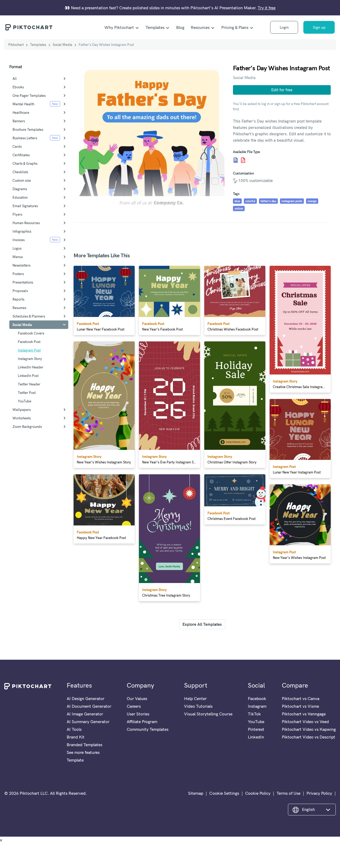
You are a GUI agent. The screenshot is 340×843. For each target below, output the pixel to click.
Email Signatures (25, 206)
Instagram (257, 706)
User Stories (138, 713)
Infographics (21, 231)
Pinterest (256, 729)
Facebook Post (29, 342)
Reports (18, 299)
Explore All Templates (202, 624)
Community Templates (147, 729)
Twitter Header (29, 384)
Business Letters (24, 138)
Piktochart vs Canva (300, 698)
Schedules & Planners (28, 316)
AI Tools (74, 729)
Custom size (21, 180)
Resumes (19, 308)
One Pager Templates (29, 95)
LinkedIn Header (30, 367)
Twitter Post (27, 392)
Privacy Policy (319, 793)
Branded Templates (84, 744)
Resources (200, 27)
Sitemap (195, 793)
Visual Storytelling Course (208, 713)
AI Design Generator (85, 698)
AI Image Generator (85, 713)
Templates (155, 27)
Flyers (17, 214)
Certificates (21, 155)
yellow (239, 208)
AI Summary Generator (88, 721)
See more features (83, 752)
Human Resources (26, 223)
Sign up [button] (319, 27)
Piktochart (16, 44)
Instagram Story (30, 359)
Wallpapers (21, 409)
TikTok (254, 713)
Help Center (195, 698)
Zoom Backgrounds (27, 426)
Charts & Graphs (24, 163)
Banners (18, 121)
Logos (17, 248)
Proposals (20, 291)
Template (75, 760)
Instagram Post (29, 350)
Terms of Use (288, 793)
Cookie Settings (224, 793)
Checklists (20, 172)
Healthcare (20, 112)
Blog (180, 27)
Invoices (18, 240)
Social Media (62, 44)
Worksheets (21, 418)
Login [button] (284, 27)
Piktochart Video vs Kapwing (309, 729)
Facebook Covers (31, 333)
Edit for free (281, 89)
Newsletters (21, 265)
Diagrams (19, 189)
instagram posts (292, 201)
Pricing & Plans (234, 27)
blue (237, 201)
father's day (268, 201)
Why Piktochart (119, 27)
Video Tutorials (198, 706)
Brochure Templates (27, 129)
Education (20, 197)
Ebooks (18, 87)
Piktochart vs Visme (300, 706)
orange (312, 201)
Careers (134, 706)
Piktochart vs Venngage (304, 713)
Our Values (137, 698)
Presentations (22, 282)
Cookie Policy (257, 793)
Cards (17, 146)
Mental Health (23, 104)
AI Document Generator (89, 706)
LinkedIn (256, 737)
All (14, 78)
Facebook (257, 698)
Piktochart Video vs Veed (305, 721)
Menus (17, 257)
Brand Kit (75, 737)
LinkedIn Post (28, 375)
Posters (18, 274)
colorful (250, 201)
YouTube (24, 401)
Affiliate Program (142, 721)
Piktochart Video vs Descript (308, 737)
